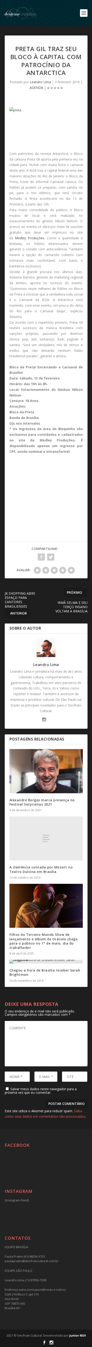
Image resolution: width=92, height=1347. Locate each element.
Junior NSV (77, 1335)
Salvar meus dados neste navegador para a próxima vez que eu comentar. (41, 1091)
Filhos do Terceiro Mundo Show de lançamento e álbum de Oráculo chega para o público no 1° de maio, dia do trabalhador (43, 941)
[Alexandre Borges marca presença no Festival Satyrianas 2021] (46, 771)
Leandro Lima (40, 82)
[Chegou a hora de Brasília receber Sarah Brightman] (46, 961)
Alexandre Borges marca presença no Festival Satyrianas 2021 (42, 802)
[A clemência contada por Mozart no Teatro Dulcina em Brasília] (46, 838)
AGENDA (36, 87)
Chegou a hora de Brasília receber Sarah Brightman (44, 972)
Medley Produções (29, 238)
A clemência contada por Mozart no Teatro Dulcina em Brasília (41, 869)
